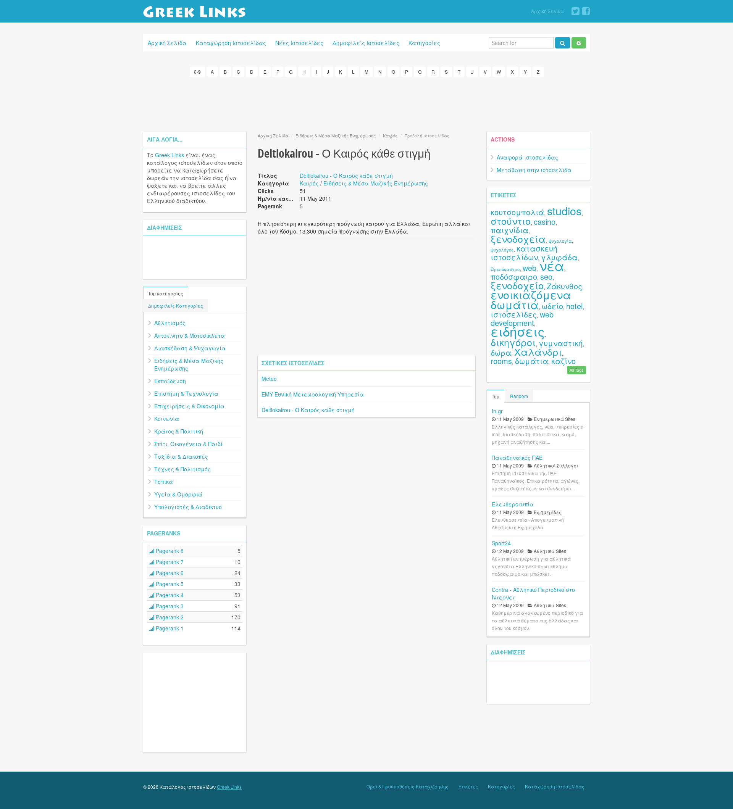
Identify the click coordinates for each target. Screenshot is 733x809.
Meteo (269, 378)
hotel (574, 305)
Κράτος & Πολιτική (178, 431)
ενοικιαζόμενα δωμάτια (531, 299)
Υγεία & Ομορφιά (178, 494)
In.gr (497, 411)
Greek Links (169, 155)
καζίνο (563, 360)
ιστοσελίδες (514, 314)
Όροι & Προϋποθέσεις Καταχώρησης (407, 786)
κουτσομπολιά (517, 212)
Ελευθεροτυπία (513, 504)
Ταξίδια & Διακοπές (181, 456)
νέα (551, 265)
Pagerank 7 (169, 562)
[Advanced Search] (579, 42)
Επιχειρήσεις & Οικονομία (189, 406)
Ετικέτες (468, 786)
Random (519, 396)
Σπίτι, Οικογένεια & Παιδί (188, 444)
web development (522, 318)
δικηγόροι (513, 342)
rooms (501, 360)
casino (544, 221)
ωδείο (552, 305)
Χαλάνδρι (538, 351)
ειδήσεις (518, 331)
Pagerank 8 (169, 550)
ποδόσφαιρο (514, 276)
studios (564, 210)
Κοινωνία (166, 418)
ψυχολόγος (502, 250)
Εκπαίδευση (170, 381)
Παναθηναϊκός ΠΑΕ (517, 457)
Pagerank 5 (169, 584)
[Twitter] (576, 11)
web (529, 267)
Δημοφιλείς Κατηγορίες (175, 305)
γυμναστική (561, 342)
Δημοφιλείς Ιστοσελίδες (366, 43)
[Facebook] (586, 11)
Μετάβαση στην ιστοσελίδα (534, 170)
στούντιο (511, 220)
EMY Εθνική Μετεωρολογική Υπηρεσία (313, 394)
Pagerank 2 (169, 617)
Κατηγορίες (424, 43)
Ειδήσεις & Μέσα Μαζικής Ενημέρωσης (188, 364)
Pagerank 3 (169, 606)
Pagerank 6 (169, 573)
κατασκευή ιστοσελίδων (524, 253)
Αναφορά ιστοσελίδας (527, 157)
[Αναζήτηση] (562, 42)
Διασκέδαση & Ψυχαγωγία (190, 348)
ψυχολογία (560, 241)
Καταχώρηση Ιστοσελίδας (231, 43)
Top (495, 396)
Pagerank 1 (169, 628)
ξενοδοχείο (517, 285)
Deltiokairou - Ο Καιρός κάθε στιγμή (346, 175)
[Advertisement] (366, 103)
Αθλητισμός (170, 323)
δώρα (501, 352)
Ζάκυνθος (564, 286)
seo (546, 276)
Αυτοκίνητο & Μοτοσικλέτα (189, 335)
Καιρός (390, 135)
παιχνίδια (509, 229)
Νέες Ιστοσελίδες (299, 43)
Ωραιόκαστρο (505, 269)
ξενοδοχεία (518, 238)
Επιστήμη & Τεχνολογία (186, 393)
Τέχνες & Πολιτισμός (182, 469)
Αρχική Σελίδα (547, 11)
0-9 (197, 71)
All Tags (576, 370)
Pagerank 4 (169, 595)
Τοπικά (163, 481)
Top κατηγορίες (165, 293)
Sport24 (501, 543)
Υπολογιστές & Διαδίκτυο (188, 507)
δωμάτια (531, 360)
